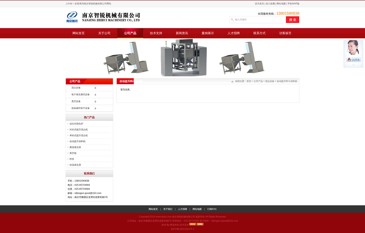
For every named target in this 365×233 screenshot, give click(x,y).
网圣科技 (174, 225)
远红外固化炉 (76, 123)
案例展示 (208, 33)
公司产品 (130, 33)
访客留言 (285, 33)
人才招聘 (234, 33)
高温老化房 (75, 147)
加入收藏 (270, 3)
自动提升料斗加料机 (287, 81)
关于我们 (167, 209)
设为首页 (259, 3)
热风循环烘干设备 (80, 108)
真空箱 (73, 153)
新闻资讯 (182, 33)
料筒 (72, 159)
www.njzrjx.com (164, 216)
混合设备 (76, 87)
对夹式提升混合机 (79, 129)
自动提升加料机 (78, 141)
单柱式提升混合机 (79, 135)
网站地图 (281, 3)
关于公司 (104, 33)
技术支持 (156, 33)
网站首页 (78, 33)
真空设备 (76, 101)
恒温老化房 (75, 165)
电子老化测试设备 (80, 94)
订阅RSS (212, 209)
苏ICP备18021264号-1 (182, 229)
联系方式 (259, 33)
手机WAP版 (293, 3)
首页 (249, 81)
